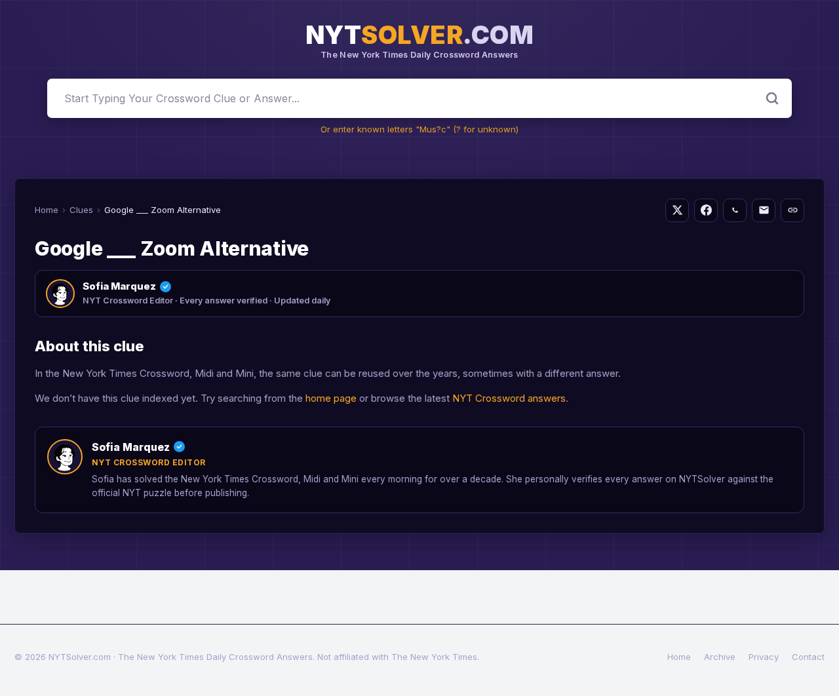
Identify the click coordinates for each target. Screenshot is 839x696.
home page (331, 398)
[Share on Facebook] (706, 210)
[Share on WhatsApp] (735, 210)
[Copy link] (792, 210)
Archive (719, 656)
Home (46, 209)
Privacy (764, 656)
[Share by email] (763, 210)
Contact (808, 656)
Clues (81, 209)
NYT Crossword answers (509, 398)
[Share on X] (677, 210)
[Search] (772, 98)
